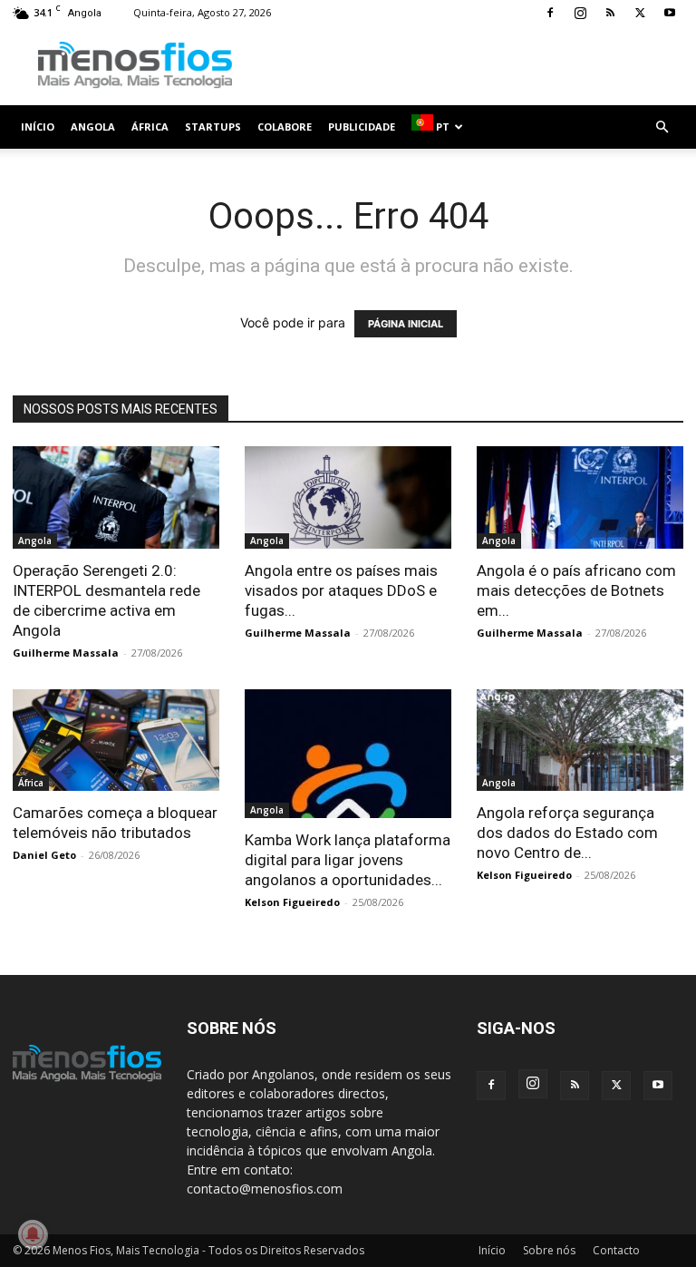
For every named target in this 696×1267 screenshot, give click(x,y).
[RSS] (610, 12)
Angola (93, 126)
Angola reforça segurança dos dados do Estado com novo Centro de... (567, 833)
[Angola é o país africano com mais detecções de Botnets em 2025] (580, 497)
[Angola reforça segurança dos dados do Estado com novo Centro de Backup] (580, 740)
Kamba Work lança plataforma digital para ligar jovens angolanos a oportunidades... (347, 860)
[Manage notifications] (32, 1234)
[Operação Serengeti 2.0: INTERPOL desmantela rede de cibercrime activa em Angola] (116, 497)
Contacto (616, 1250)
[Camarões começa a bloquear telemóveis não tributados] (116, 740)
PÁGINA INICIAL (405, 323)
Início (37, 126)
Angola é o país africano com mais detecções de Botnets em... (576, 590)
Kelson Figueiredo (292, 902)
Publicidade (361, 126)
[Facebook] (550, 12)
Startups (213, 126)
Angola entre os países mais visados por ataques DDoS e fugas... (341, 590)
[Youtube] (669, 12)
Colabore (284, 126)
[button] (661, 127)
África (150, 126)
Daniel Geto (44, 855)
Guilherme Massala (66, 652)
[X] (639, 12)
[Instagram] (580, 12)
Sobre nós (549, 1250)
